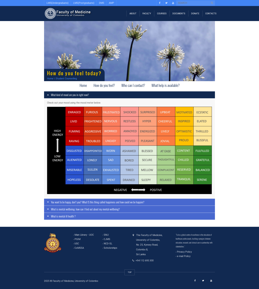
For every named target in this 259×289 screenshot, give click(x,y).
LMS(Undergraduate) (57, 3)
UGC (76, 243)
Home (50, 78)
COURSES (162, 13)
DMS (101, 3)
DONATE (195, 13)
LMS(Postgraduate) (83, 3)
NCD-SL (108, 243)
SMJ (106, 234)
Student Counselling (66, 78)
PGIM (77, 239)
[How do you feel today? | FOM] (68, 13)
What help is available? (166, 85)
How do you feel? (104, 85)
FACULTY (147, 13)
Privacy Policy (184, 251)
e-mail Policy (184, 256)
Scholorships (110, 248)
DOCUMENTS (179, 13)
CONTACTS (210, 13)
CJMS (107, 239)
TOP (129, 272)
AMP (111, 3)
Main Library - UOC (84, 234)
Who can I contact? (133, 85)
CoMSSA (79, 248)
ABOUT (133, 13)
